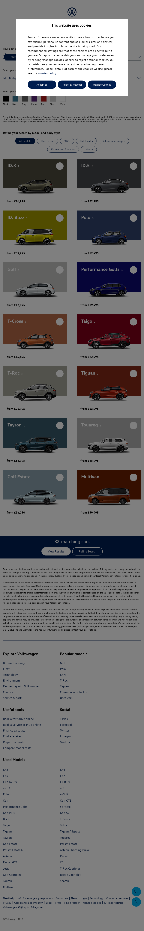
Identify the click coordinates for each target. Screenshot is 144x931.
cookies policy (47, 73)
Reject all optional (72, 84)
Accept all (42, 84)
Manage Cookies (102, 84)
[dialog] (72, 465)
